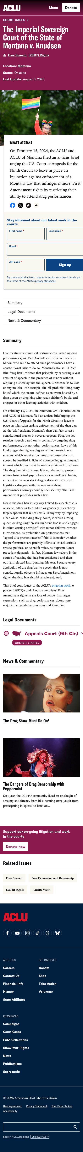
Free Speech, (17, 55)
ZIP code (14, 261)
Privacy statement (36, 1106)
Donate (71, 7)
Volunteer (46, 991)
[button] (28, 206)
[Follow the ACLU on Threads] (47, 933)
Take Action (48, 983)
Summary (15, 302)
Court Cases (14, 20)
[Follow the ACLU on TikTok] (37, 933)
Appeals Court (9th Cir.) (51, 633)
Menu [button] (53, 7)
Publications (12, 1063)
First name (15, 230)
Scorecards (11, 1071)
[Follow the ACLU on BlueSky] (57, 933)
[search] (75, 1127)
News (7, 1055)
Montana (24, 66)
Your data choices (62, 1106)
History (8, 991)
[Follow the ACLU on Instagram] (27, 933)
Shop (42, 975)
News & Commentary (24, 320)
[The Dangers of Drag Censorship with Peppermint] (41, 775)
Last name (55, 230)
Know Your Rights (16, 1048)
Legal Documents (21, 311)
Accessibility (10, 1110)
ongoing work (61, 585)
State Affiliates (14, 999)
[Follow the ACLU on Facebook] (7, 933)
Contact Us (11, 975)
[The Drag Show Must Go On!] (41, 701)
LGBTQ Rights (39, 55)
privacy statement (45, 280)
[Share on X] (20, 206)
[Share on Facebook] (12, 206)
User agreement (12, 1106)
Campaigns (11, 1024)
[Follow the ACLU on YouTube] (17, 933)
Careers (8, 968)
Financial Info (13, 983)
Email (12, 246)
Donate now (15, 846)
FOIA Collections (15, 1040)
